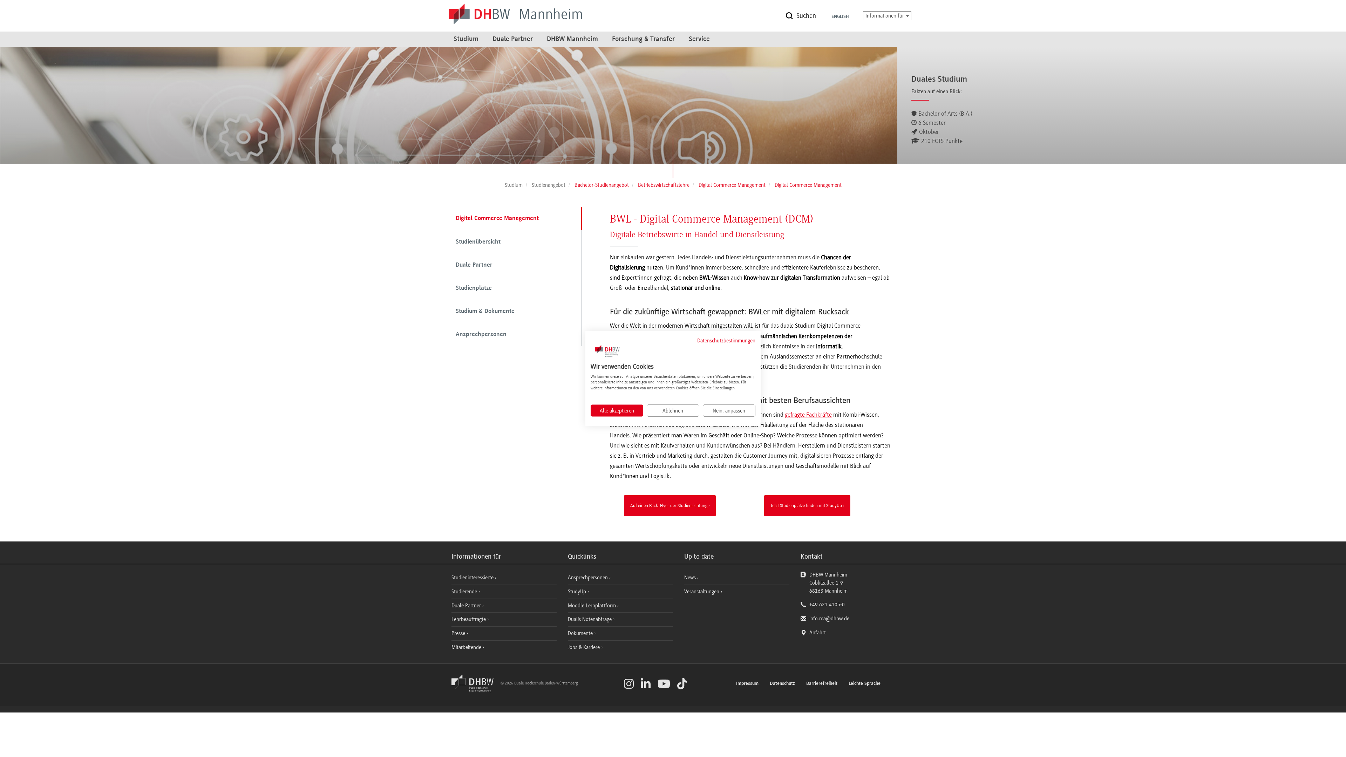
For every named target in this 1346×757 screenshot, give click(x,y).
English (840, 16)
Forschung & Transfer (643, 39)
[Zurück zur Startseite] (475, 690)
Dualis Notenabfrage (590, 619)
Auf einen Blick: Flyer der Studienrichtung (668, 505)
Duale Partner (512, 39)
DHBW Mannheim (572, 39)
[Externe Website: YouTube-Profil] (664, 684)
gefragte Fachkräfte (808, 414)
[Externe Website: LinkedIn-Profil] (645, 684)
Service (699, 39)
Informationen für (885, 16)
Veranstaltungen (701, 591)
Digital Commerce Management (497, 219)
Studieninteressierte (473, 577)
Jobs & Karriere (584, 647)
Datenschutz (782, 683)
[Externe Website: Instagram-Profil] (629, 684)
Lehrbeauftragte (469, 619)
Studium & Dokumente (485, 311)
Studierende (464, 591)
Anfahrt (817, 632)
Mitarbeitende (467, 647)
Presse (459, 633)
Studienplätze (474, 288)
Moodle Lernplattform (592, 605)
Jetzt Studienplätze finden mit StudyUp (806, 505)
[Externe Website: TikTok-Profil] (682, 684)
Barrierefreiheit (821, 683)
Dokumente (581, 633)
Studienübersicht (478, 242)
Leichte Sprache (865, 683)
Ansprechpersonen (481, 335)
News (690, 577)
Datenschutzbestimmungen (726, 340)
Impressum (747, 683)
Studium (466, 39)
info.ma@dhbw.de (829, 618)
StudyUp (577, 591)
